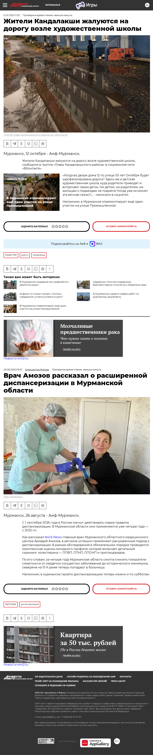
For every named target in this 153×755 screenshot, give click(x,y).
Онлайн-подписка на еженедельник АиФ (91, 677)
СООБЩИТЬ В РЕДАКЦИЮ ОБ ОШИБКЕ (55, 685)
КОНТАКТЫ (125, 677)
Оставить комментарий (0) (121, 226)
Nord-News (53, 537)
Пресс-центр (118, 681)
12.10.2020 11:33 (12, 15)
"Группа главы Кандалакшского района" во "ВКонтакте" (36, 134)
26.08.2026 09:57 (13, 369)
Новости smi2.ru (16, 358)
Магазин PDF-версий (95, 681)
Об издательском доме (49, 677)
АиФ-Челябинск (13, 496)
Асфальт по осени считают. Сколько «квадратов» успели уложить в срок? (41, 295)
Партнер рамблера (67, 741)
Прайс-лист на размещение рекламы (57, 681)
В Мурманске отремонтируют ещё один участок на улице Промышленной (43, 307)
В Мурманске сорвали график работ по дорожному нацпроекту (116, 295)
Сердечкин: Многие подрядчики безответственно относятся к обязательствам (119, 283)
